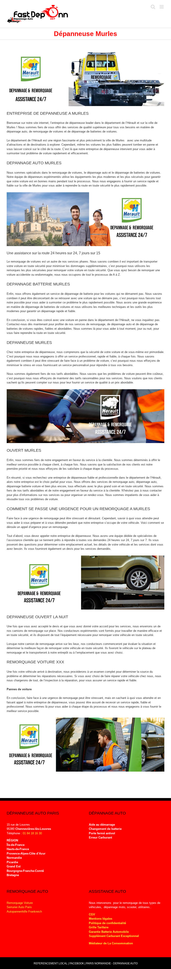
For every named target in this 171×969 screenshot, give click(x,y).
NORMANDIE (102, 963)
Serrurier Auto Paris (19, 907)
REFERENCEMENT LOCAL (51, 963)
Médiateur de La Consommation (111, 943)
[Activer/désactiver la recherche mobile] (153, 6)
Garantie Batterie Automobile (109, 931)
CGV (92, 914)
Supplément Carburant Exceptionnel (114, 936)
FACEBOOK (76, 963)
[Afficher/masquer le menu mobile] (162, 6)
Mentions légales (100, 918)
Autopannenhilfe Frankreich (24, 911)
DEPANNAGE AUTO (125, 963)
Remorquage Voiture (20, 903)
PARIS (90, 963)
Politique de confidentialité (107, 923)
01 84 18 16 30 (32, 833)
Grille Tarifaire (98, 927)
